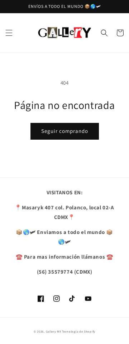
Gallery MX (53, 331)
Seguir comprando (64, 131)
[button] (9, 33)
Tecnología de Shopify (78, 331)
